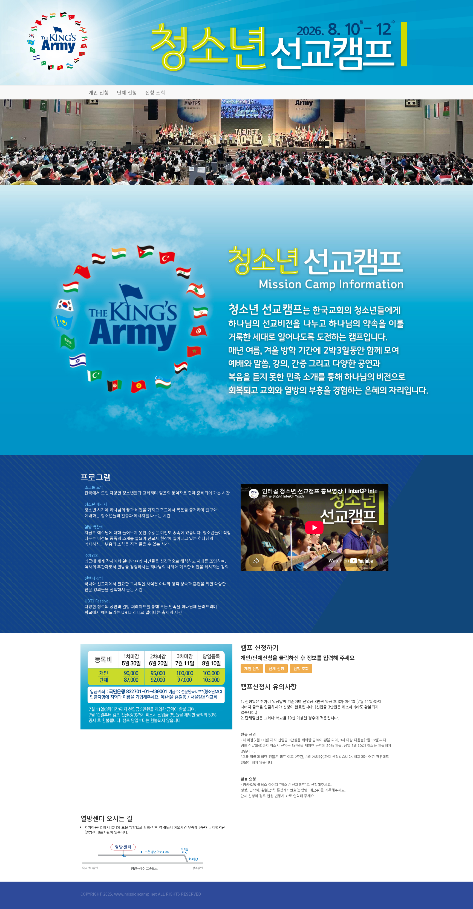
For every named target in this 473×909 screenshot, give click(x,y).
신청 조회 (155, 92)
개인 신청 (99, 92)
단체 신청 (127, 92)
